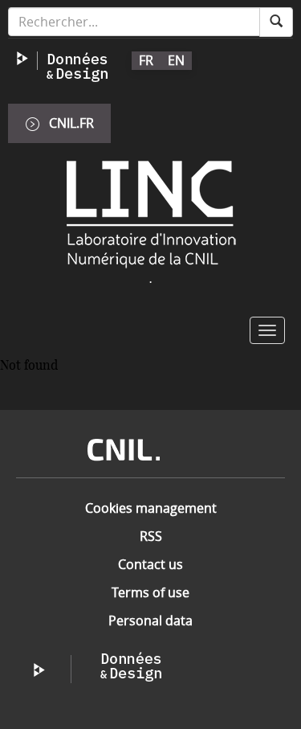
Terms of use (150, 592)
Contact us (150, 564)
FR (146, 60)
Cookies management (151, 508)
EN (176, 60)
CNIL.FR (71, 123)
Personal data (150, 620)
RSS (151, 536)
